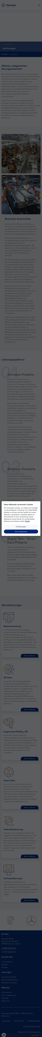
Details (27, 521)
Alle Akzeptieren (21, 532)
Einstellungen (21, 527)
